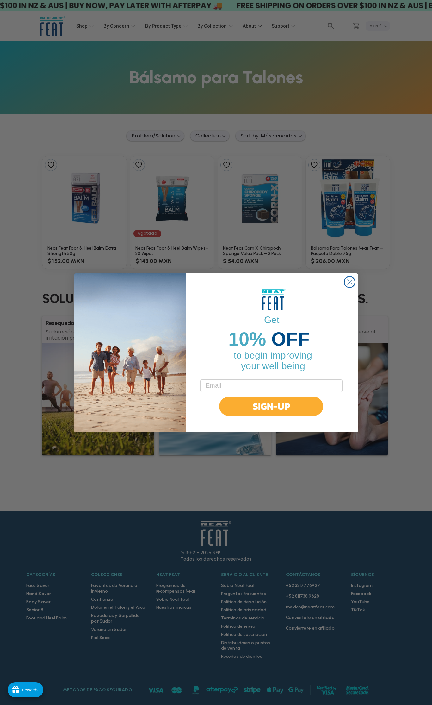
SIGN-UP (271, 406)
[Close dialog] (349, 282)
